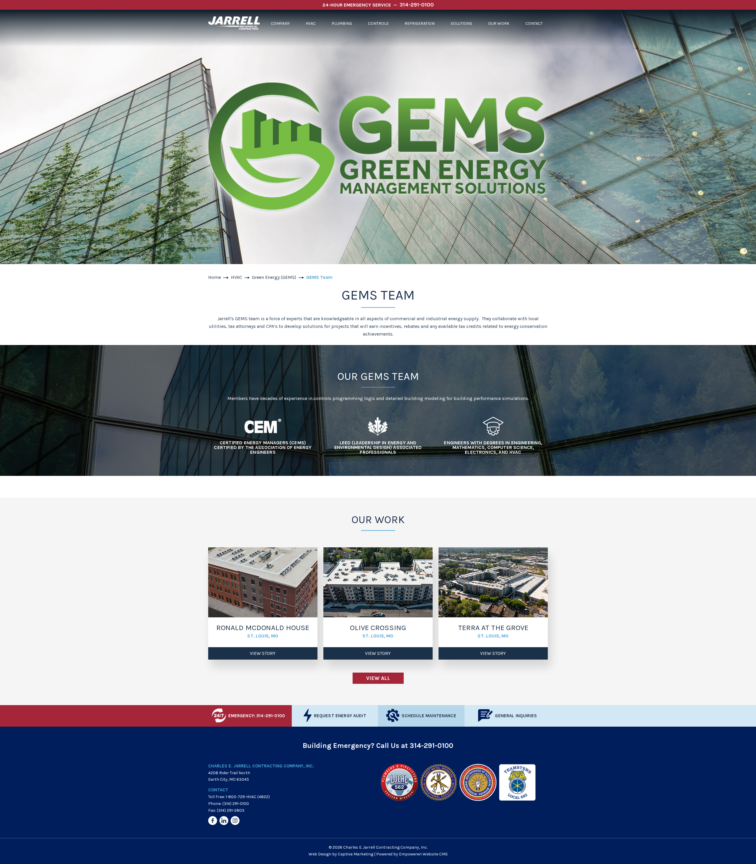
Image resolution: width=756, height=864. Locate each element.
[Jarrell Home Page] (234, 23)
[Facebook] (212, 820)
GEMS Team (319, 277)
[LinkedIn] (223, 820)
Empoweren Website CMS (423, 854)
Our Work (498, 23)
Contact (534, 23)
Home (214, 277)
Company (280, 23)
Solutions (461, 23)
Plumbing (342, 23)
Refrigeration (420, 23)
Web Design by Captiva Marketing (341, 854)
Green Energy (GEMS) (274, 277)
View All (378, 678)
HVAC (311, 23)
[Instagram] (235, 820)
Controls (378, 23)
